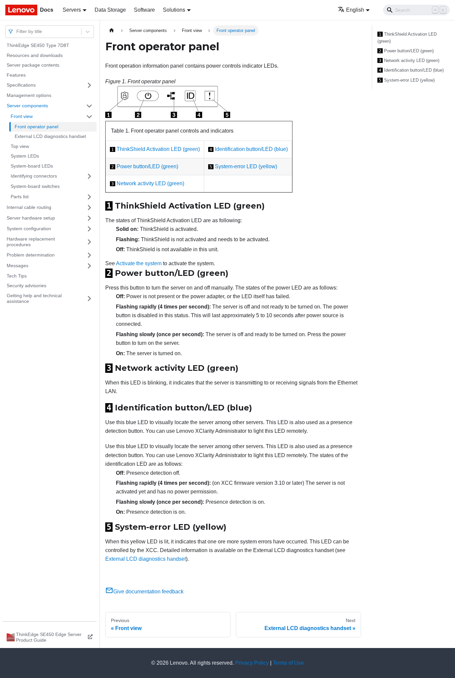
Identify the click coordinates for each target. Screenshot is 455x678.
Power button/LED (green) (147, 166)
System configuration (29, 228)
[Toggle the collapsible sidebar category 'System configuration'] (89, 229)
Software (144, 10)
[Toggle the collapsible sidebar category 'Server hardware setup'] (89, 218)
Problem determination (31, 255)
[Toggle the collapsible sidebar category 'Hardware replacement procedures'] (89, 242)
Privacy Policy (252, 663)
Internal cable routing (29, 207)
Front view (22, 116)
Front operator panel (36, 126)
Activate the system (139, 263)
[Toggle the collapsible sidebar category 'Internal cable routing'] (89, 207)
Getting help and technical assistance (34, 298)
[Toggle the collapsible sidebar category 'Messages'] (89, 266)
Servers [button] (72, 10)
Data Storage (110, 10)
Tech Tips (17, 276)
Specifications (21, 85)
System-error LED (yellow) (246, 166)
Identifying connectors (34, 176)
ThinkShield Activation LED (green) (158, 149)
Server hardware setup (31, 218)
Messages (17, 265)
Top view (20, 146)
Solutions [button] (174, 10)
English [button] (355, 10)
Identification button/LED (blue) (251, 149)
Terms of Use (288, 663)
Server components (27, 105)
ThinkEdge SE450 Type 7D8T (38, 45)
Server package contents (33, 65)
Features (16, 75)
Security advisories (26, 285)
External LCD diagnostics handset (50, 136)
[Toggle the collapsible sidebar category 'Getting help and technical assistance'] (89, 299)
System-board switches (35, 186)
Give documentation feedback (148, 591)
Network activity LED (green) (150, 183)
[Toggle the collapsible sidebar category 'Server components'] (89, 106)
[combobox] (17, 31)
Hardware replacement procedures (31, 242)
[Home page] (111, 30)
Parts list (20, 196)
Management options (29, 95)
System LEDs (25, 156)
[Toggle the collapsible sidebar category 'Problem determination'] (89, 255)
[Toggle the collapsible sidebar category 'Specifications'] (89, 85)
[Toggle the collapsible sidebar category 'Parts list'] (89, 197)
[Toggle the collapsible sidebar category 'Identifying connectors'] (89, 176)
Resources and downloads (35, 55)
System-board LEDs (32, 166)
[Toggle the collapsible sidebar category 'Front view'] (89, 116)
